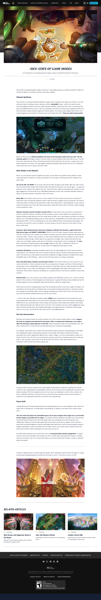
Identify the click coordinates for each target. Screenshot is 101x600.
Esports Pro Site (56, 555)
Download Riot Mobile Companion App (78, 555)
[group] (50, 528)
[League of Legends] (13, 3)
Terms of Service (49, 576)
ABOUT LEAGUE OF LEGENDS (18, 555)
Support (45, 555)
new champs (72, 323)
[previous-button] (93, 546)
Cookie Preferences (64, 576)
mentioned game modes (33, 90)
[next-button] (96, 546)
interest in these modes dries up (26, 216)
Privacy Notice (35, 576)
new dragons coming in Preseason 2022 (50, 163)
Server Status (35, 555)
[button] (47, 79)
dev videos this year (56, 90)
